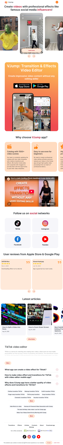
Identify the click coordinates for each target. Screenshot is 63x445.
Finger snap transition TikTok (16, 394)
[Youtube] (38, 436)
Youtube (45, 245)
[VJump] (9, 2)
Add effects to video (16, 406)
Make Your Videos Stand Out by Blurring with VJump (31, 412)
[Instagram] (29, 436)
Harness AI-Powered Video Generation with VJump (38, 406)
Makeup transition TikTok (32, 391)
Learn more (8, 47)
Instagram (45, 229)
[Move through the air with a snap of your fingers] (23, 112)
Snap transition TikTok (48, 394)
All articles (31, 339)
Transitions (11, 425)
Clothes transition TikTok (15, 391)
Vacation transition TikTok (40, 397)
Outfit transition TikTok (48, 391)
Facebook (17, 245)
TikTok (17, 229)
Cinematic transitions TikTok (23, 397)
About (42, 425)
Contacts (34, 425)
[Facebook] (34, 436)
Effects (20, 425)
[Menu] (57, 2)
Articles (27, 425)
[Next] (33, 56)
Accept (49, 442)
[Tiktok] (25, 436)
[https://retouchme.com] (30, 431)
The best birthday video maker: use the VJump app (31, 409)
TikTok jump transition (33, 394)
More (7, 363)
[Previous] (29, 56)
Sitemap (31, 427)
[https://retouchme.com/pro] (45, 431)
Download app (50, 425)
